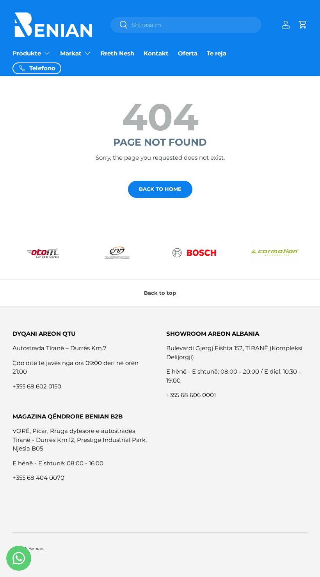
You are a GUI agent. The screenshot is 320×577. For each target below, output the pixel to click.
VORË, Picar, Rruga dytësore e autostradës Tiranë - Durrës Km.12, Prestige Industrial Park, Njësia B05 (79, 439)
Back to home (160, 189)
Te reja (216, 53)
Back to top (160, 293)
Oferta (187, 53)
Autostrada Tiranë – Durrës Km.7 (59, 348)
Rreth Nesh (117, 53)
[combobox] (185, 25)
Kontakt (156, 53)
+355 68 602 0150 (36, 386)
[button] (302, 24)
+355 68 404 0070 (38, 477)
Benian (35, 548)
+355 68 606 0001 (191, 395)
